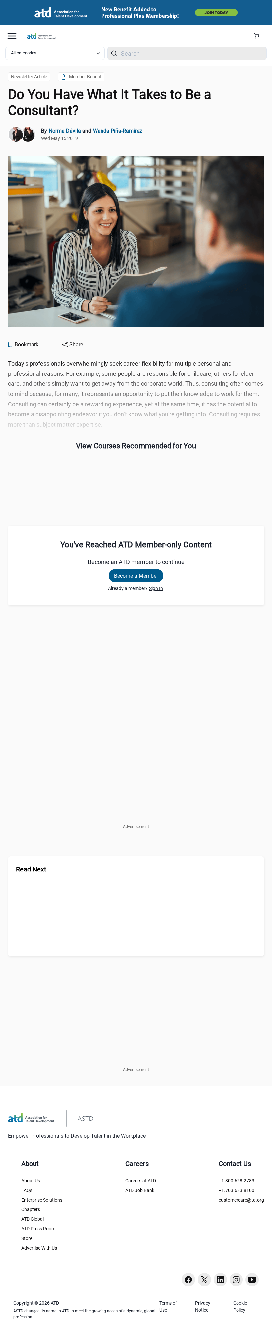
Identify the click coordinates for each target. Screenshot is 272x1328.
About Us (30, 1180)
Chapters (30, 1209)
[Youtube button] (252, 1279)
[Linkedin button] (220, 1279)
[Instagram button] (236, 1279)
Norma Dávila (65, 131)
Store (26, 1238)
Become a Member (136, 576)
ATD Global (32, 1219)
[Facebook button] (188, 1279)
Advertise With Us (39, 1248)
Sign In (156, 588)
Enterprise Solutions (41, 1200)
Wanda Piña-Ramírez (117, 131)
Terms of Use (168, 1306)
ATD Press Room (38, 1228)
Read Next (31, 869)
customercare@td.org (241, 1200)
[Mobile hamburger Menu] (12, 36)
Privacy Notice (202, 1306)
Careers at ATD (140, 1180)
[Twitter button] (204, 1279)
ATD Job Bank (139, 1190)
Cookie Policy (240, 1306)
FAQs (26, 1190)
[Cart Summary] (259, 35)
